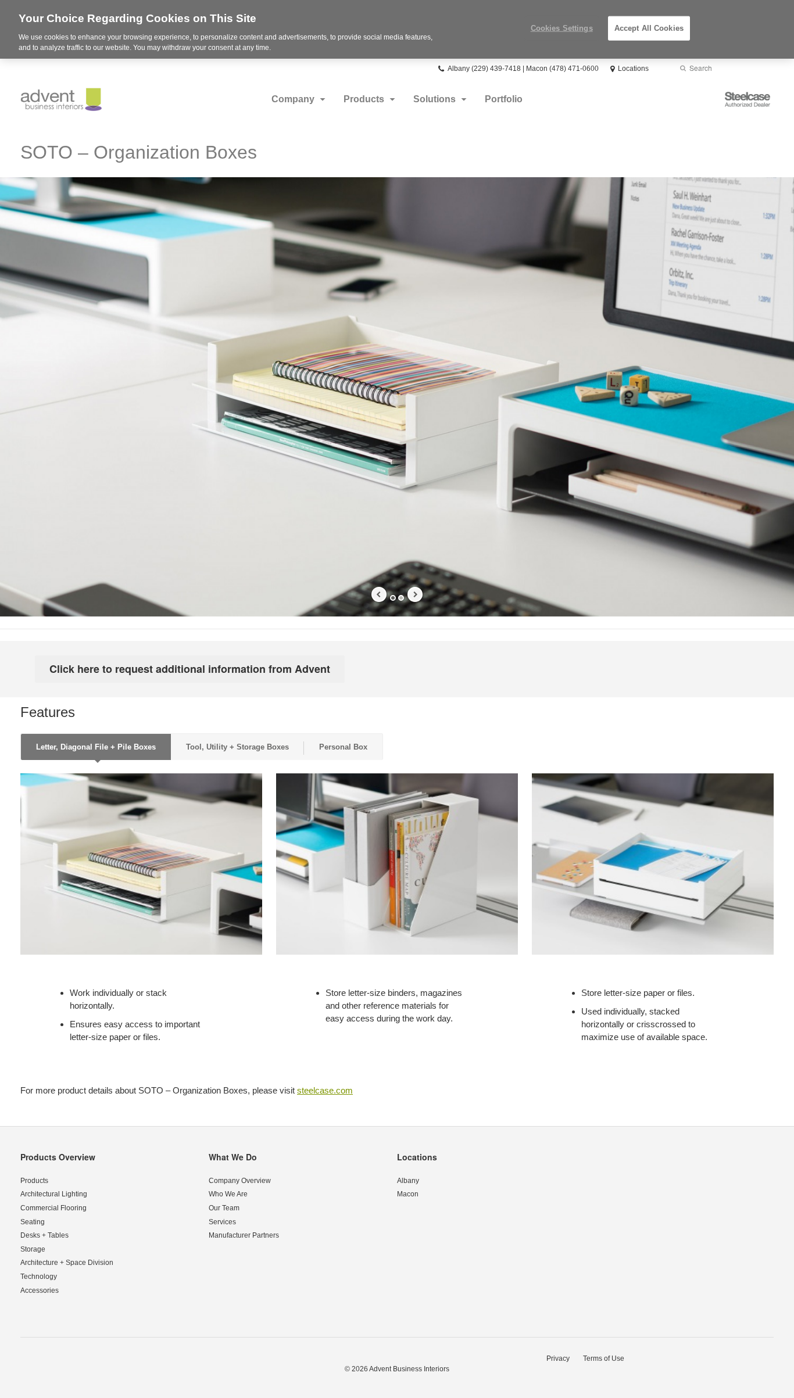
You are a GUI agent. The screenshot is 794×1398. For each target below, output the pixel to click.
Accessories (39, 1290)
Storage (32, 1249)
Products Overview (57, 1157)
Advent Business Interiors (409, 1369)
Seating (32, 1222)
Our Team (224, 1208)
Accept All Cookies (649, 28)
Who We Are (228, 1194)
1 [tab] (393, 598)
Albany (408, 1181)
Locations (417, 1157)
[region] (397, 29)
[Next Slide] (415, 594)
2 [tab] (401, 598)
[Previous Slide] (379, 594)
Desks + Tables (44, 1235)
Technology (38, 1276)
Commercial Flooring (53, 1208)
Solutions (434, 99)
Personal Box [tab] (343, 747)
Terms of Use (603, 1358)
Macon (408, 1194)
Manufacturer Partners (244, 1235)
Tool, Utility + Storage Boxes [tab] (237, 747)
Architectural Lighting (53, 1194)
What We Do (233, 1157)
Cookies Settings (562, 28)
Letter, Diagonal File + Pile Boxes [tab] (96, 747)
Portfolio (504, 99)
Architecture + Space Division (66, 1263)
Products (364, 99)
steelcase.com (325, 1090)
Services (222, 1222)
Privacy (558, 1358)
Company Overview (240, 1181)
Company (292, 99)
